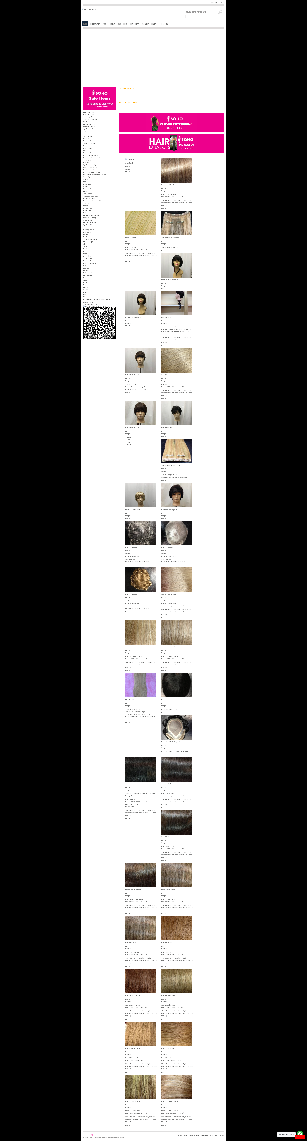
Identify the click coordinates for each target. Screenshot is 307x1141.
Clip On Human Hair (89, 114)
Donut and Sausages (90, 218)
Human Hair (87, 189)
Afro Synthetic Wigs (90, 167)
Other (85, 182)
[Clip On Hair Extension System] (171, 122)
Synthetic (86, 186)
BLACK (85, 265)
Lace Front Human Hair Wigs (92, 158)
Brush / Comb (87, 237)
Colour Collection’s (89, 263)
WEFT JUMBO (87, 136)
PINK (84, 292)
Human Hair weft (89, 124)
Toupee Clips (87, 258)
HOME (85, 24)
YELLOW (86, 289)
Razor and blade (88, 261)
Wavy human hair (89, 126)
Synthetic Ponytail (89, 143)
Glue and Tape (88, 242)
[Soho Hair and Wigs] (90, 9)
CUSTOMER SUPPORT (149, 24)
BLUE (85, 277)
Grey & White (87, 275)
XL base (86, 179)
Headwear (86, 249)
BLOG (137, 24)
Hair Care (86, 234)
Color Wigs (87, 177)
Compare (128, 169)
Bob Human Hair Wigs (90, 155)
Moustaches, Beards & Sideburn (94, 201)
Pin (84, 251)
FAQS (211, 1135)
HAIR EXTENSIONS (115, 24)
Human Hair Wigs (89, 153)
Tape (85, 246)
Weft (85, 122)
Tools (85, 227)
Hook (85, 254)
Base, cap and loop (89, 198)
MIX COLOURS (87, 273)
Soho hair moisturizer (90, 239)
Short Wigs (87, 160)
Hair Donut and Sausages (91, 215)
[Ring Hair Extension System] (171, 143)
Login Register (216, 2)
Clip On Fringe (87, 220)
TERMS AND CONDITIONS (191, 1135)
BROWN (86, 270)
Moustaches (87, 208)
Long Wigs (86, 162)
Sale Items (87, 146)
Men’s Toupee (88, 148)
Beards (85, 206)
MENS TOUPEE (128, 24)
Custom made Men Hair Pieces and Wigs (97, 299)
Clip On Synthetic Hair (90, 117)
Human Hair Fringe (89, 222)
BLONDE (86, 268)
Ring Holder (87, 256)
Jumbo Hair (87, 134)
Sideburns (86, 203)
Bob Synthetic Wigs (89, 170)
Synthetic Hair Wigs (90, 165)
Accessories (87, 194)
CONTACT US (163, 24)
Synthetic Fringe (88, 225)
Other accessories (89, 297)
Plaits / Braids (88, 210)
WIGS (104, 24)
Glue (84, 244)
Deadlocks (86, 191)
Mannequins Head (89, 230)
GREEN (85, 280)
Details (127, 166)
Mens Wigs (87, 184)
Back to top (299, 1137)
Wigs (85, 150)
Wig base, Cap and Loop (91, 196)
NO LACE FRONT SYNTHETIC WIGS (94, 174)
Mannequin (87, 232)
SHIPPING (204, 1135)
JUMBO (85, 131)
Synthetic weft (88, 129)
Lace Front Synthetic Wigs (92, 172)
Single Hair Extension (90, 119)
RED (84, 285)
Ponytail (86, 138)
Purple (85, 282)
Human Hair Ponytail (90, 141)
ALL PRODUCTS (95, 24)
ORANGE (86, 287)
